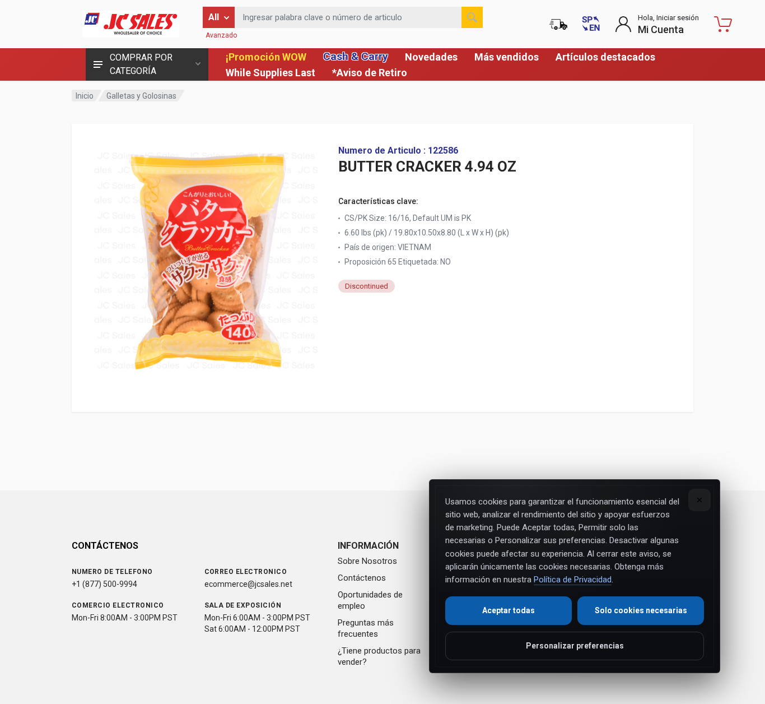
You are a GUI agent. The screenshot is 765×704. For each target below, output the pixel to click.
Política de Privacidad (573, 580)
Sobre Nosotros (367, 561)
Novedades (431, 57)
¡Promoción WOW (266, 57)
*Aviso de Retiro (369, 72)
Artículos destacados (605, 57)
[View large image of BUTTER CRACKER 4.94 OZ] (206, 258)
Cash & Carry (355, 56)
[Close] (699, 500)
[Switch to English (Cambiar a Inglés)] (591, 24)
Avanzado (221, 35)
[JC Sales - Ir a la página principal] (130, 24)
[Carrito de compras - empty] (723, 24)
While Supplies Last (270, 72)
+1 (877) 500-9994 (104, 584)
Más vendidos (506, 57)
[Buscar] (472, 17)
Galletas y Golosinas (141, 95)
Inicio (85, 95)
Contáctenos (362, 578)
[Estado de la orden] (558, 24)
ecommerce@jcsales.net (248, 584)
